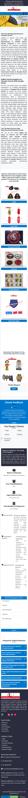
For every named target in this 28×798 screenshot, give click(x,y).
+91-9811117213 (18, 3)
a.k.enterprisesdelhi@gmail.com (14, 5)
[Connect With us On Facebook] (2, 714)
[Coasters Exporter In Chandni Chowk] (14, 258)
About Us (4, 723)
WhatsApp (14, 797)
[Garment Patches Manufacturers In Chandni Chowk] (14, 237)
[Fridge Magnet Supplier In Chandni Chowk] (14, 280)
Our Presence (6, 727)
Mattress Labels (14, 321)
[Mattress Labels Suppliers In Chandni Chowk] (14, 306)
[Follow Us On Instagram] (9, 714)
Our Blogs (5, 729)
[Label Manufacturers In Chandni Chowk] (14, 192)
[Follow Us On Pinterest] (15, 714)
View (14, 388)
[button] (2, 21)
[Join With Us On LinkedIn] (12, 714)
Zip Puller (14, 226)
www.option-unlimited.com (11, 757)
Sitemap (4, 725)
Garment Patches (14, 247)
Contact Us (5, 731)
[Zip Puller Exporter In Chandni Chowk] (14, 214)
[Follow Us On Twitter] (5, 714)
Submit (14, 630)
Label (14, 202)
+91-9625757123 (9, 3)
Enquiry (23, 797)
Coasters (14, 269)
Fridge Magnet (14, 290)
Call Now (5, 797)
